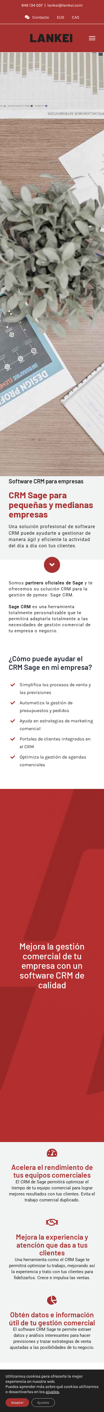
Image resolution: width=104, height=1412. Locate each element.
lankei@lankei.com (65, 5)
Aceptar (17, 1403)
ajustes (52, 1391)
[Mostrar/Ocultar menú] (92, 38)
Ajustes (43, 1403)
